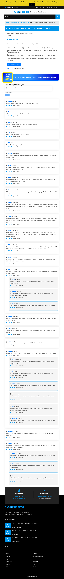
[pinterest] (58, 8)
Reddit (23, 498)
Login (36, 7)
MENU (8, 16)
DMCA (7, 567)
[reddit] (56, 8)
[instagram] (54, 8)
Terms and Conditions (38, 556)
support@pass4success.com (45, 496)
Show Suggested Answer (14, 64)
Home (8, 22)
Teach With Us (36, 561)
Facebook (17, 496)
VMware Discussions (23, 22)
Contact (35, 553)
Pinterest (19, 500)
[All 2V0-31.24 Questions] (12, 39)
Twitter (21, 496)
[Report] (11, 105)
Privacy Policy (9, 561)
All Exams (35, 551)
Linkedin (14, 498)
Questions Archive (37, 567)
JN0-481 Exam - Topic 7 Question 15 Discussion (24, 537)
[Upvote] (6, 105)
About (7, 553)
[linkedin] (52, 8)
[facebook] (47, 8)
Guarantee (8, 556)
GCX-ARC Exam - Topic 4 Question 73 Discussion (25, 523)
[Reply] (9, 105)
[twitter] (49, 8)
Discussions (14, 22)
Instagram (19, 498)
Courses (8, 564)
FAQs (34, 564)
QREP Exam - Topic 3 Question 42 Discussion (24, 530)
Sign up (42, 7)
